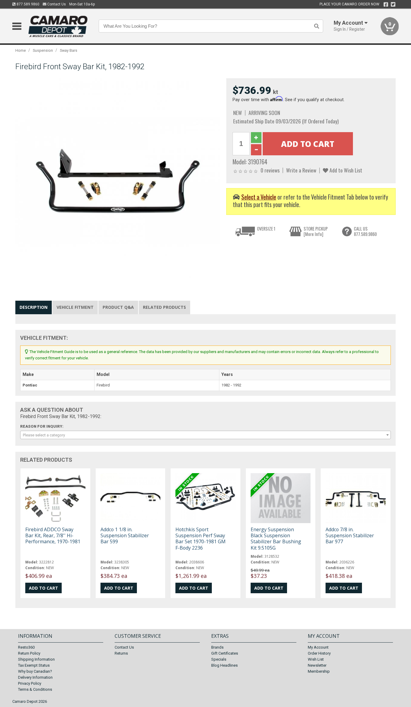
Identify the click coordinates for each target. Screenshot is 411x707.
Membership (319, 671)
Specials (218, 659)
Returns (121, 653)
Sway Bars (68, 50)
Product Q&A (118, 307)
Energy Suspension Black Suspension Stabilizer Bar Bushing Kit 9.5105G (276, 538)
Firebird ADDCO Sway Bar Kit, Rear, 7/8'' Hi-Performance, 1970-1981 (52, 535)
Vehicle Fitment (75, 307)
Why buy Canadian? (35, 671)
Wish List (316, 659)
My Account (318, 647)
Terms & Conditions (35, 689)
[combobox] (205, 435)
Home (20, 50)
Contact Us (56, 4)
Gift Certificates (224, 653)
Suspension (43, 50)
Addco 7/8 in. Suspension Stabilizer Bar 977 (350, 535)
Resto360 (26, 647)
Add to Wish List (345, 170)
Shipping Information (36, 659)
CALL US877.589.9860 (365, 231)
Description (34, 307)
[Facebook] (386, 5)
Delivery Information (35, 677)
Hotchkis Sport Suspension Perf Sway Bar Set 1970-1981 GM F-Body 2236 (200, 538)
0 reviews (270, 170)
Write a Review (301, 170)
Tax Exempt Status (34, 665)
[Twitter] (393, 5)
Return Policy (29, 653)
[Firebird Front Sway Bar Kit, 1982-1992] (117, 180)
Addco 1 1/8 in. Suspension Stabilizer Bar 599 (124, 535)
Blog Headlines (224, 665)
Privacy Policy (29, 683)
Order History (319, 653)
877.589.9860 (27, 4)
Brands (217, 647)
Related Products (164, 307)
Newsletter (317, 665)
